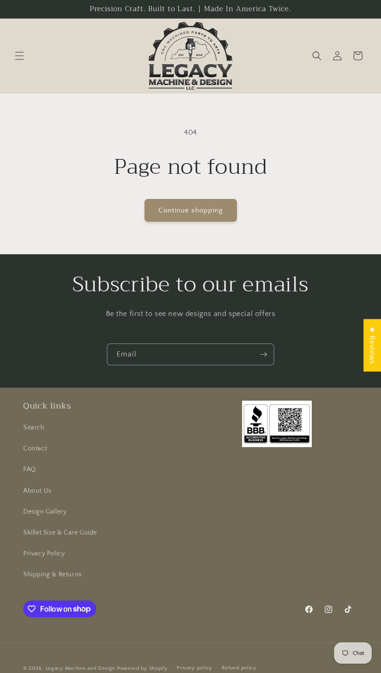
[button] (19, 56)
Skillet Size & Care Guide (60, 532)
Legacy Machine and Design (81, 668)
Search (34, 427)
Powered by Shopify (142, 668)
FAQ (29, 469)
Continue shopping (190, 210)
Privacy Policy (44, 553)
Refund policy (239, 668)
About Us (37, 491)
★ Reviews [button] (372, 345)
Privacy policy (194, 668)
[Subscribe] (263, 354)
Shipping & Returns (52, 574)
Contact (35, 448)
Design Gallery (44, 511)
